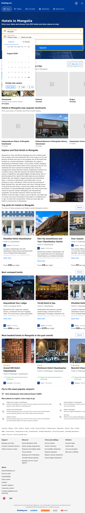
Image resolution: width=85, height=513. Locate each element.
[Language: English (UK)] (4, 498)
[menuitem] (7, 9)
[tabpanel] (19, 68)
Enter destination (12, 30)
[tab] (11, 42)
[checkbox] (28, 57)
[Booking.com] (7, 3)
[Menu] (82, 3)
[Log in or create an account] (76, 3)
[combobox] (43, 32)
